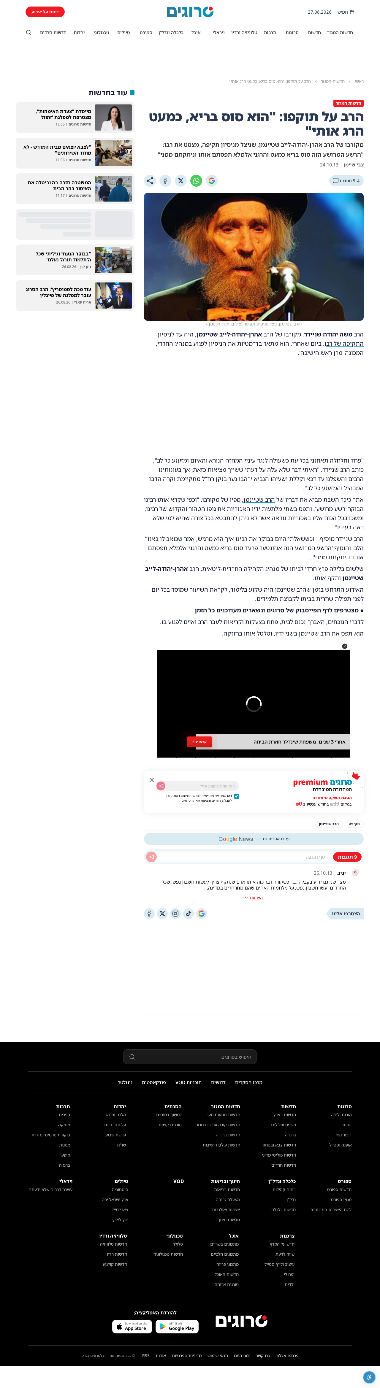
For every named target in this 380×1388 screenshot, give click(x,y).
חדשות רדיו (117, 1254)
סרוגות (292, 32)
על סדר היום (115, 1124)
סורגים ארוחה (227, 1284)
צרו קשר (263, 1355)
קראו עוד (199, 741)
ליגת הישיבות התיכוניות (331, 1209)
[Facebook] (165, 181)
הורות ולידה (341, 1114)
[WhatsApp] (196, 181)
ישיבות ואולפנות (226, 1209)
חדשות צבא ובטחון (279, 1145)
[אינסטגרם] (175, 913)
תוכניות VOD (188, 1082)
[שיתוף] (150, 181)
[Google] (212, 181)
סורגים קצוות (170, 1124)
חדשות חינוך (229, 1219)
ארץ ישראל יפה (115, 1199)
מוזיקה (64, 1124)
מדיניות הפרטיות (187, 1355)
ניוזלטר (125, 1082)
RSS (146, 1355)
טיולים (123, 32)
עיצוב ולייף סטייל (279, 1264)
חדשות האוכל (227, 1274)
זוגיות (347, 1124)
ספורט (146, 32)
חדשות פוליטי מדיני (279, 1155)
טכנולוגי (101, 32)
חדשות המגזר (340, 32)
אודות (161, 1355)
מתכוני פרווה (227, 1264)
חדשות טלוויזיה (113, 1244)
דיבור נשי (344, 1135)
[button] (344, 646)
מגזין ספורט (341, 1199)
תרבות (270, 32)
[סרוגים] (241, 1321)
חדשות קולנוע (115, 1264)
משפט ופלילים (283, 1124)
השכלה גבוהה (228, 1199)
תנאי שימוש (218, 1355)
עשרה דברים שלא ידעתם (50, 1189)
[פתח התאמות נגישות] (369, 1377)
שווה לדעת (285, 1254)
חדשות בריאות (227, 1189)
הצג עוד (256, 898)
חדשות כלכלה (283, 1209)
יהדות (79, 32)
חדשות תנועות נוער (223, 1114)
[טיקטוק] (188, 913)
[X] (181, 181)
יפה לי (289, 1274)
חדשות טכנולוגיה (168, 1254)
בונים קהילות (284, 1189)
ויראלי (219, 32)
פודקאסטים (154, 1082)
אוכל (196, 32)
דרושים (218, 1082)
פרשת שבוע (115, 1135)
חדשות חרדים (53, 32)
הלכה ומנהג (116, 1114)
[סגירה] (152, 780)
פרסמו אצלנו (287, 1355)
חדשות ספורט (339, 1189)
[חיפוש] (28, 32)
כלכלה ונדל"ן (171, 32)
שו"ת (121, 1145)
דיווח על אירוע (45, 12)
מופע (65, 1155)
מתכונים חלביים (225, 1254)
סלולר (178, 1244)
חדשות (314, 32)
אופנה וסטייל (340, 1145)
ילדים (289, 1284)
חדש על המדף (282, 1244)
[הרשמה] (160, 786)
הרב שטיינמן (259, 500)
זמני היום (242, 1355)
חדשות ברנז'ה (228, 1135)
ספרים (64, 1114)
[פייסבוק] (149, 913)
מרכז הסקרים (248, 1082)
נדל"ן (291, 1199)
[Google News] (201, 913)
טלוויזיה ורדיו (244, 32)
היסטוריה (120, 1189)
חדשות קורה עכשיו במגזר (218, 1124)
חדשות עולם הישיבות (221, 1145)
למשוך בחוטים (169, 1114)
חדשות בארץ (284, 1114)
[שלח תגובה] (151, 857)
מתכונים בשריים (224, 1244)
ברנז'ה (290, 1135)
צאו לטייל (120, 1209)
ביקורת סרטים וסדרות (50, 1135)
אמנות (64, 1145)
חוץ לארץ (120, 1219)
